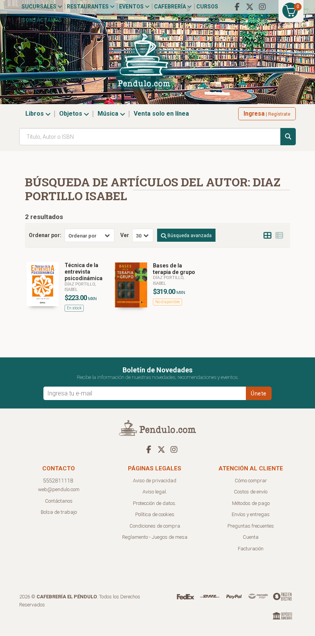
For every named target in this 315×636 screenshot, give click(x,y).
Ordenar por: (45, 235)
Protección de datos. (154, 503)
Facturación (251, 548)
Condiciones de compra (154, 526)
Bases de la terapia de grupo (174, 268)
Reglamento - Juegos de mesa (154, 537)
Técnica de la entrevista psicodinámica (84, 271)
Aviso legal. (155, 492)
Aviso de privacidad (154, 480)
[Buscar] (288, 136)
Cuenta (251, 537)
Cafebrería (170, 6)
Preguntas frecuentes (250, 526)
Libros (35, 113)
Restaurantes (88, 6)
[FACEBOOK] (237, 7)
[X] (249, 7)
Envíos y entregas (251, 514)
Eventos (132, 6)
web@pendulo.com (59, 489)
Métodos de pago (251, 503)
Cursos (207, 6)
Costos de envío (250, 492)
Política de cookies (154, 514)
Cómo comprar (251, 480)
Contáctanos (42, 20)
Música (109, 113)
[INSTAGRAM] (262, 7)
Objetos (71, 113)
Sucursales (40, 6)
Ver (124, 235)
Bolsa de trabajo (59, 512)
